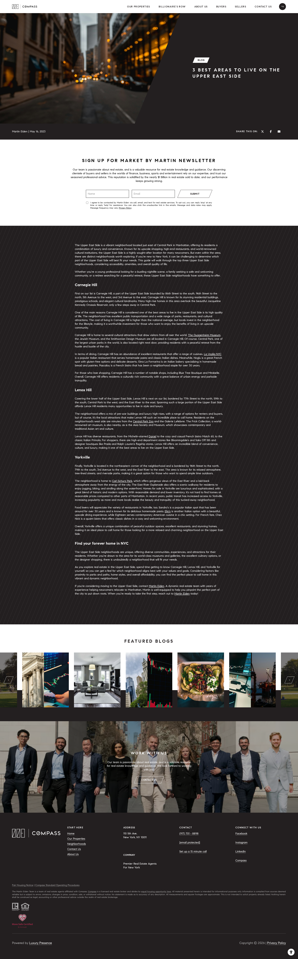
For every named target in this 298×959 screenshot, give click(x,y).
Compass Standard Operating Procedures (57, 885)
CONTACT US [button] (149, 779)
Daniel (152, 436)
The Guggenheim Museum (204, 335)
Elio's (168, 511)
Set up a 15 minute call (193, 851)
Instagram (241, 842)
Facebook (241, 833)
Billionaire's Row (172, 6)
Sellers (240, 6)
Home (70, 833)
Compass (241, 860)
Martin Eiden (156, 586)
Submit (195, 193)
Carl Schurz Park (122, 481)
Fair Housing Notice (22, 885)
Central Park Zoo (143, 421)
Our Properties (138, 6)
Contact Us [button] (263, 6)
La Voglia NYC (212, 354)
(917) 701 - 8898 (188, 833)
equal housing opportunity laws (156, 891)
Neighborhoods (76, 843)
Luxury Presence (40, 943)
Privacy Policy (125, 208)
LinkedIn (240, 851)
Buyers (221, 6)
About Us (201, 6)
